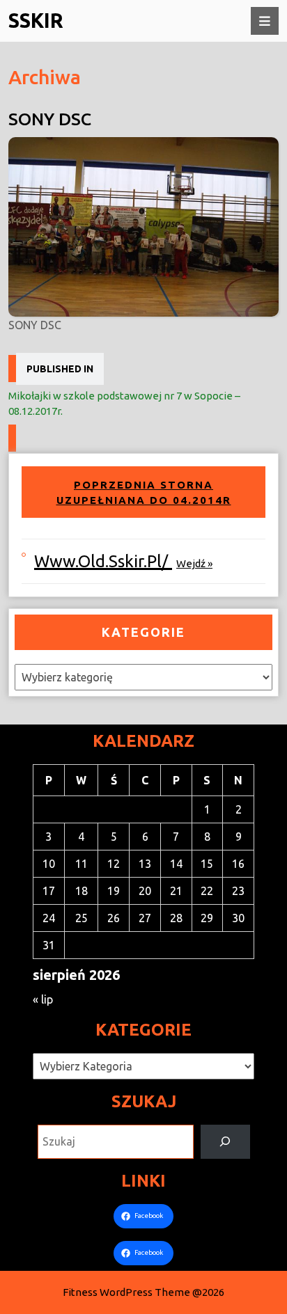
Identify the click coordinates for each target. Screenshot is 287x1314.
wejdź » (194, 563)
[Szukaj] (225, 1142)
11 (81, 863)
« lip (43, 999)
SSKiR (35, 20)
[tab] (265, 20)
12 (113, 863)
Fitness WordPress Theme (126, 1292)
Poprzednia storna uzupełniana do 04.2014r (143, 492)
